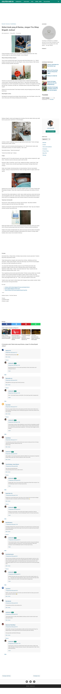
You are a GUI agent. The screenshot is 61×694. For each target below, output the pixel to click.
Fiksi (32, 1)
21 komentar (18, 33)
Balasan (7, 360)
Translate (51, 99)
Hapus (9, 356)
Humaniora (18, 1)
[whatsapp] (35, 324)
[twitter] (16, 324)
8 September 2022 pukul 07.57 (11, 406)
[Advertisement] (30, 13)
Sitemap (44, 155)
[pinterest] (26, 324)
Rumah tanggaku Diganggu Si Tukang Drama (12, 288)
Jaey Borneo (8, 588)
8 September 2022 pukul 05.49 (11, 380)
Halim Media (8, 404)
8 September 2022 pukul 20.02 (11, 453)
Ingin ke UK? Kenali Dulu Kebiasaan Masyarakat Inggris (52, 72)
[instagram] (34, 682)
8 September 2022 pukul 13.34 (14, 393)
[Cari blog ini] (58, 1)
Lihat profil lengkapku (51, 131)
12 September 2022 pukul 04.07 (14, 509)
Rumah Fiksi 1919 (9, 493)
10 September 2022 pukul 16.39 (12, 495)
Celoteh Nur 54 (7, 1)
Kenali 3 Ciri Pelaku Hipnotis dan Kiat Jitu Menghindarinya (51, 83)
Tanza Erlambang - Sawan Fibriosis (12, 464)
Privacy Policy (46, 151)
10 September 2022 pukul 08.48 (12, 466)
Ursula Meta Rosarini (10, 554)
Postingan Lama (36, 675)
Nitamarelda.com (9, 378)
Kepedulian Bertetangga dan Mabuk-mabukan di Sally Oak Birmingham (52, 89)
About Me (45, 153)
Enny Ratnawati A (9, 522)
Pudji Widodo (8, 437)
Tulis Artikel (47, 1)
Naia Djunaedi (8, 601)
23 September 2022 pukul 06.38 (12, 603)
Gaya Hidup (26, 1)
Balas (7, 356)
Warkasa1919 (8, 350)
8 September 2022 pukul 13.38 (14, 422)
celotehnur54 (10, 363)
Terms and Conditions (47, 146)
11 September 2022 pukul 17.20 (12, 524)
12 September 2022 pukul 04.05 (14, 480)
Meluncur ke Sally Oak (52, 75)
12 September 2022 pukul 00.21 (12, 556)
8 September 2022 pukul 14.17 (11, 439)
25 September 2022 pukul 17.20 (14, 643)
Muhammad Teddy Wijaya (10, 624)
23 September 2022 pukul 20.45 (12, 614)
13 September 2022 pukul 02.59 (12, 590)
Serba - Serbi (38, 1)
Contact (44, 144)
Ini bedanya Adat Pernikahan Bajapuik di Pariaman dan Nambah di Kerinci (17, 287)
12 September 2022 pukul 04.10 (14, 539)
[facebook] (6, 324)
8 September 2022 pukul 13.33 (14, 365)
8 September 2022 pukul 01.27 (11, 352)
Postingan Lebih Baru (6, 675)
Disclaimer (45, 148)
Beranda (44, 142)
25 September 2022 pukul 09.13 (12, 626)
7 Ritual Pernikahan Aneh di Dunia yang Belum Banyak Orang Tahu (16, 290)
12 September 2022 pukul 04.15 (14, 574)
